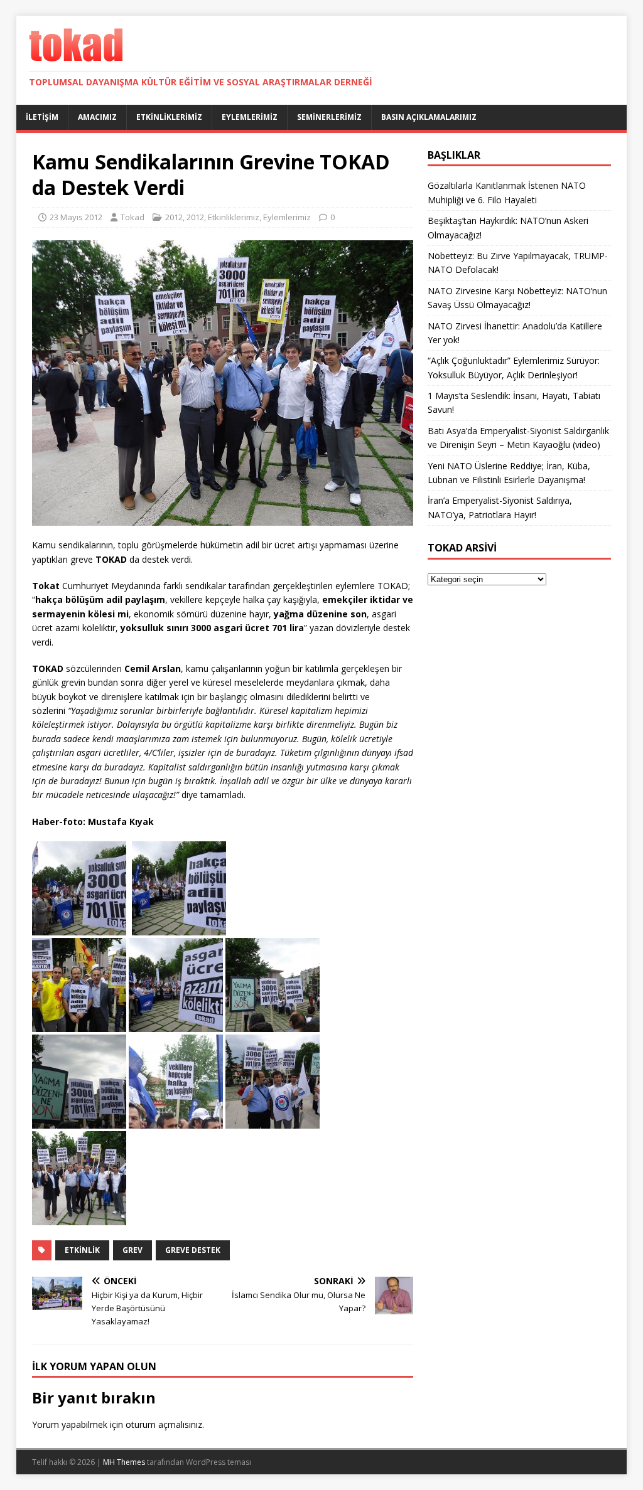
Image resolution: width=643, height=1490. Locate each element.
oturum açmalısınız (164, 1424)
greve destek (192, 1250)
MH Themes (124, 1462)
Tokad (132, 217)
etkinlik (82, 1250)
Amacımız (97, 117)
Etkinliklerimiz (169, 117)
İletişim (42, 117)
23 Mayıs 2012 (76, 217)
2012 (174, 217)
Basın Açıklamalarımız (429, 117)
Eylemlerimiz (250, 117)
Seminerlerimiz (329, 117)
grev (132, 1250)
